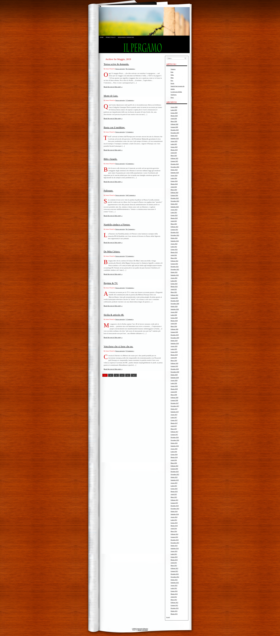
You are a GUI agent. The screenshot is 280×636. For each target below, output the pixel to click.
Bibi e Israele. (110, 159)
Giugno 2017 (174, 420)
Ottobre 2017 (174, 409)
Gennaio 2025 (174, 161)
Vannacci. (173, 69)
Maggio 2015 (174, 491)
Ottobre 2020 (174, 306)
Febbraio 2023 (174, 227)
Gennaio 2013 (174, 571)
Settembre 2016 (175, 446)
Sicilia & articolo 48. (114, 314)
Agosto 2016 (174, 449)
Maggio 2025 (174, 150)
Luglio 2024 (174, 178)
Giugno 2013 (174, 557)
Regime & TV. (111, 283)
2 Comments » (130, 100)
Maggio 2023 (174, 218)
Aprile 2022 (174, 255)
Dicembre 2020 (175, 301)
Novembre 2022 (175, 235)
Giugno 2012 (174, 591)
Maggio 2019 (174, 355)
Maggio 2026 (174, 116)
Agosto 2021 (174, 278)
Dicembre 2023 (175, 198)
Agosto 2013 (174, 551)
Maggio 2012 (174, 594)
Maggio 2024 (174, 184)
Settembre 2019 (175, 343)
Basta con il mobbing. (114, 127)
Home (101, 37)
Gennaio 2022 (174, 264)
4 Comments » (130, 163)
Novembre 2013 (175, 543)
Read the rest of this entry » (113, 87)
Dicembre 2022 (175, 232)
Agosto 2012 (174, 585)
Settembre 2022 (175, 241)
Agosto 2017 (174, 414)
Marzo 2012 (174, 600)
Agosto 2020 (174, 312)
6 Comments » (130, 351)
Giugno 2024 (174, 181)
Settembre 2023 (175, 207)
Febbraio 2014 (174, 534)
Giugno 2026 (174, 113)
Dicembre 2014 (175, 506)
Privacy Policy (111, 37)
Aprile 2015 (174, 494)
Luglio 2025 (174, 144)
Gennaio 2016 (174, 469)
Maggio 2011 (174, 614)
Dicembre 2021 (175, 266)
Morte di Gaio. (111, 95)
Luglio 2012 (174, 588)
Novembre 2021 (175, 269)
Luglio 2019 (174, 349)
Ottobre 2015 (174, 477)
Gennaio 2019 (174, 366)
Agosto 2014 (174, 517)
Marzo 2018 (174, 395)
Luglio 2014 (174, 520)
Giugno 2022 (174, 249)
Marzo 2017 (174, 429)
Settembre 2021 (175, 275)
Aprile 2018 (174, 392)
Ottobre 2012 (174, 580)
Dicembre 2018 (175, 369)
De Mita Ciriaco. (112, 251)
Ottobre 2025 (174, 135)
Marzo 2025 (174, 155)
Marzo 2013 (174, 565)
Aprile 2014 (174, 528)
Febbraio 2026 (174, 124)
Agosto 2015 (174, 483)
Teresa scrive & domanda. (116, 64)
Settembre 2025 (175, 138)
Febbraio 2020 (174, 329)
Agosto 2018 (174, 380)
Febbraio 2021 (174, 295)
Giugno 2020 (174, 318)
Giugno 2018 (174, 386)
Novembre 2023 (175, 201)
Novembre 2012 (175, 577)
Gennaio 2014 (174, 537)
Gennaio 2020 (174, 332)
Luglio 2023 (174, 212)
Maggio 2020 (174, 321)
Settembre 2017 (175, 412)
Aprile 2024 (174, 187)
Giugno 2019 (174, 352)
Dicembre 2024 (175, 164)
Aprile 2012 (174, 597)
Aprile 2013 (174, 563)
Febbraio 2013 (174, 568)
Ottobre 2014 (174, 511)
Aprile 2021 (174, 289)
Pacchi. (172, 83)
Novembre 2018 (175, 372)
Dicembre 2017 (175, 403)
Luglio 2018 (174, 383)
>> (133, 375)
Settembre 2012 (175, 582)
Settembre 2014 (175, 514)
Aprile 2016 (174, 460)
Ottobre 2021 (174, 272)
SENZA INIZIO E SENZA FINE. (126, 37)
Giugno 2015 (174, 488)
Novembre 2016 (175, 440)
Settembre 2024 (175, 172)
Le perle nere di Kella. (176, 92)
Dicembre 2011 (175, 608)
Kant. (172, 72)
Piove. (172, 97)
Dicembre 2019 (175, 335)
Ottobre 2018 (174, 375)
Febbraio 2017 (174, 432)
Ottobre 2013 (174, 545)
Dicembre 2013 (175, 540)
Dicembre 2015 (175, 471)
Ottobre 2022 (174, 238)
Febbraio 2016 (174, 466)
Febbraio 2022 (174, 261)
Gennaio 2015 (174, 503)
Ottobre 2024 (174, 170)
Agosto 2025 (174, 141)
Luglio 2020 (174, 315)
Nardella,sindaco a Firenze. (117, 224)
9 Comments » (130, 256)
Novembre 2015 (175, 474)
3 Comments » (130, 288)
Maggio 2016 (174, 457)
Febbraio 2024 (174, 192)
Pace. (172, 80)
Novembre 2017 (175, 406)
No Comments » (130, 69)
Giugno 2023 (174, 215)
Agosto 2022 (174, 244)
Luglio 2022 (174, 246)
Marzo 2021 (174, 292)
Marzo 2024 (174, 190)
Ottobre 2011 (174, 611)
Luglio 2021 (174, 281)
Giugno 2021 (174, 283)
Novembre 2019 (175, 338)
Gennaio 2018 (174, 400)
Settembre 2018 (175, 377)
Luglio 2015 (174, 486)
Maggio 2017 (174, 423)
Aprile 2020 (174, 323)
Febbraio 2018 (174, 397)
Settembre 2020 (175, 309)
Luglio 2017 (174, 417)
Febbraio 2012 (174, 602)
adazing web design (142, 630)
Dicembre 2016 (175, 437)
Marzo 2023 (174, 224)
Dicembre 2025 (175, 130)
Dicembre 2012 (175, 574)
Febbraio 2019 (174, 363)
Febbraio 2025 (174, 158)
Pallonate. (108, 190)
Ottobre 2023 (174, 204)
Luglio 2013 (174, 554)
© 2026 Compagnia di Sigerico (140, 628)
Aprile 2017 (174, 426)
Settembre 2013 (175, 548)
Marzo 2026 (174, 121)
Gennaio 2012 (174, 605)
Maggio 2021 (174, 286)
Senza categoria (120, 69)
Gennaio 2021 (174, 298)
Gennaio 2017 (174, 434)
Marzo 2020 (174, 326)
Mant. (172, 78)
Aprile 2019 (174, 358)
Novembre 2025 (175, 133)
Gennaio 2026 (174, 127)
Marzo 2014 (174, 531)
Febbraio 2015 (174, 500)
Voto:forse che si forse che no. (118, 346)
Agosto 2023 (174, 209)
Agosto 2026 (174, 107)
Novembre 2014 (175, 508)
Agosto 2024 (174, 175)
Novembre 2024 (175, 167)
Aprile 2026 (174, 118)
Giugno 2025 (174, 147)
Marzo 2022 (174, 258)
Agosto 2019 (174, 346)
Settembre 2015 (175, 480)
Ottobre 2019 (174, 340)
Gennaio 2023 (174, 229)
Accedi (168, 617)
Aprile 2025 (174, 153)
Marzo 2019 (174, 360)
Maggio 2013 (174, 560)
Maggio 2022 (174, 252)
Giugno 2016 (174, 454)
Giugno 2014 (174, 523)
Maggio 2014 (174, 525)
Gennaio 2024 (174, 195)
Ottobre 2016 (174, 443)
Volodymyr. (174, 94)
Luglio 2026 (174, 110)
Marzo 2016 (174, 463)
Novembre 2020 (175, 303)
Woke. (172, 75)
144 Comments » (131, 195)
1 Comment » (130, 132)
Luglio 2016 (174, 451)
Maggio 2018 (174, 389)
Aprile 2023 (174, 221)
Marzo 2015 (174, 497)
